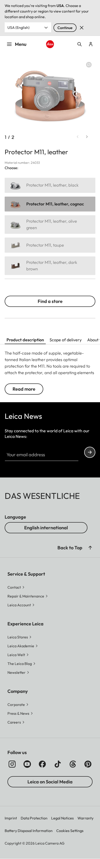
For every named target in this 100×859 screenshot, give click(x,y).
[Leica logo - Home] (50, 44)
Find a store (50, 301)
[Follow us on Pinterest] (88, 764)
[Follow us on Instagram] (12, 764)
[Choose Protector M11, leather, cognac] (50, 204)
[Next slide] (87, 137)
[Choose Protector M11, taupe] (50, 245)
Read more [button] (24, 389)
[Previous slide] (77, 137)
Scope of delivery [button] (66, 339)
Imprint (11, 818)
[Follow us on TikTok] (57, 764)
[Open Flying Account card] (90, 44)
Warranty (85, 818)
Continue (65, 27)
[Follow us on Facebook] (42, 764)
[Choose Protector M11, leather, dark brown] (50, 265)
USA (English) (18, 27)
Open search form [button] (79, 44)
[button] (90, 548)
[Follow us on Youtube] (27, 764)
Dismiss (81, 27)
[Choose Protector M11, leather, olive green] (50, 224)
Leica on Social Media (50, 782)
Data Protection (34, 818)
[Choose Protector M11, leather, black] (50, 185)
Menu (21, 44)
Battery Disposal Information (29, 830)
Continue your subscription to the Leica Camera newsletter (89, 452)
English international (46, 527)
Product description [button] (25, 339)
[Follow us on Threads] (72, 764)
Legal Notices (62, 818)
